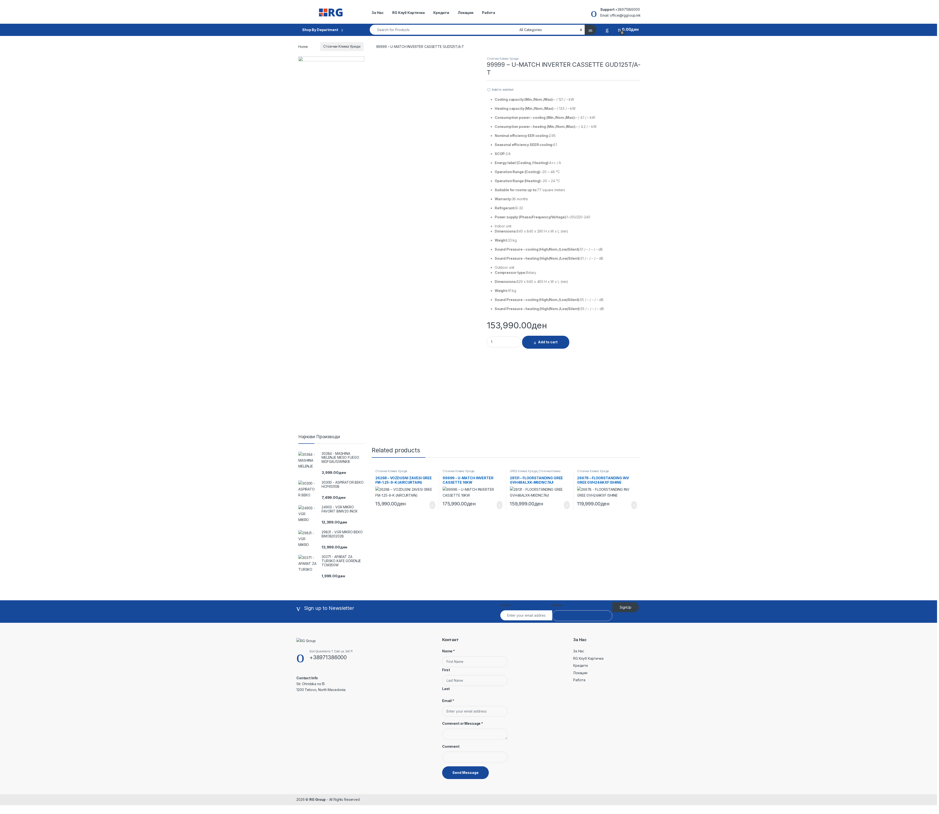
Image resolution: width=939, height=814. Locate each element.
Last (446, 689)
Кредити (441, 13)
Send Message (465, 772)
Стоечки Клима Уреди (341, 46)
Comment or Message (462, 723)
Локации (465, 13)
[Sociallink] (298, 700)
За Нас (378, 13)
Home (303, 46)
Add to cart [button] (432, 505)
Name (557, 605)
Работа (488, 13)
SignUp (625, 607)
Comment (450, 746)
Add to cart (548, 342)
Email (506, 605)
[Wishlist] (607, 29)
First (446, 670)
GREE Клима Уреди (523, 471)
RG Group (317, 799)
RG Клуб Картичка (408, 13)
